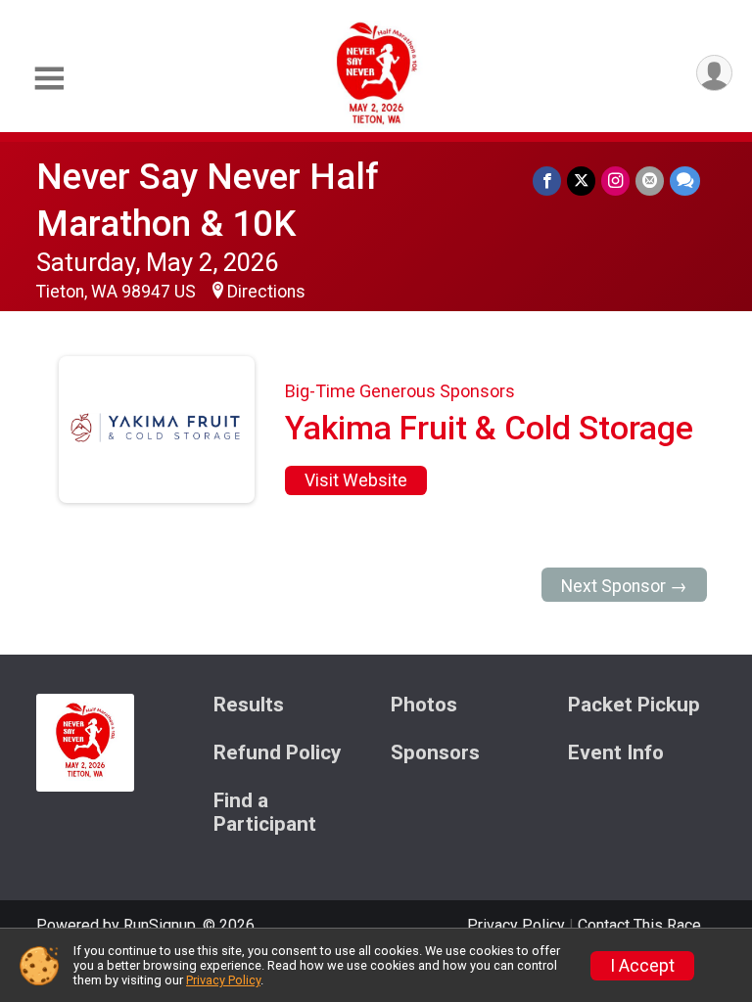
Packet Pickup (634, 705)
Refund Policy (277, 753)
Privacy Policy (516, 925)
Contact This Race (639, 925)
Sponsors (435, 753)
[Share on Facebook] (547, 180)
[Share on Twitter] (581, 180)
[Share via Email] (649, 180)
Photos (424, 705)
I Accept (642, 966)
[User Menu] (714, 73)
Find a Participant (264, 813)
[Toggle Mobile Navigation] (49, 79)
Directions (266, 291)
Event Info (616, 753)
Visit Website (356, 480)
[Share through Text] (685, 180)
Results (248, 705)
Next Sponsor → (624, 586)
